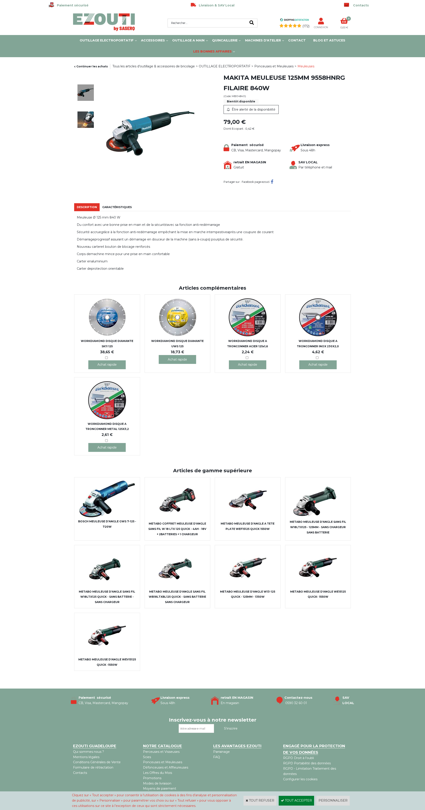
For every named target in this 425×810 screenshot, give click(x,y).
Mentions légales (86, 757)
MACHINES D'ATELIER (263, 40)
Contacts (80, 773)
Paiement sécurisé (71, 5)
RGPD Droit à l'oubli (298, 758)
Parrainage (221, 752)
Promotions (152, 778)
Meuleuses (306, 66)
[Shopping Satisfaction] (294, 20)
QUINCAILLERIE (225, 40)
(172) (305, 26)
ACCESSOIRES (153, 40)
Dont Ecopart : (234, 128)
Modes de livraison (157, 783)
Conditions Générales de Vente (97, 762)
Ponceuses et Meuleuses (274, 66)
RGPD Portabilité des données (307, 763)
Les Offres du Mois (157, 773)
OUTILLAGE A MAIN (188, 40)
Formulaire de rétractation (93, 767)
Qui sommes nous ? (88, 752)
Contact (297, 40)
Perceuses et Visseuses (161, 752)
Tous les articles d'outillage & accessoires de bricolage (153, 66)
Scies (147, 757)
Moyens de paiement (159, 788)
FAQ (216, 757)
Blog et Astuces (329, 40)
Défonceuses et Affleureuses (165, 767)
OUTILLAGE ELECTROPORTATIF (106, 40)
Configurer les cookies (300, 779)
